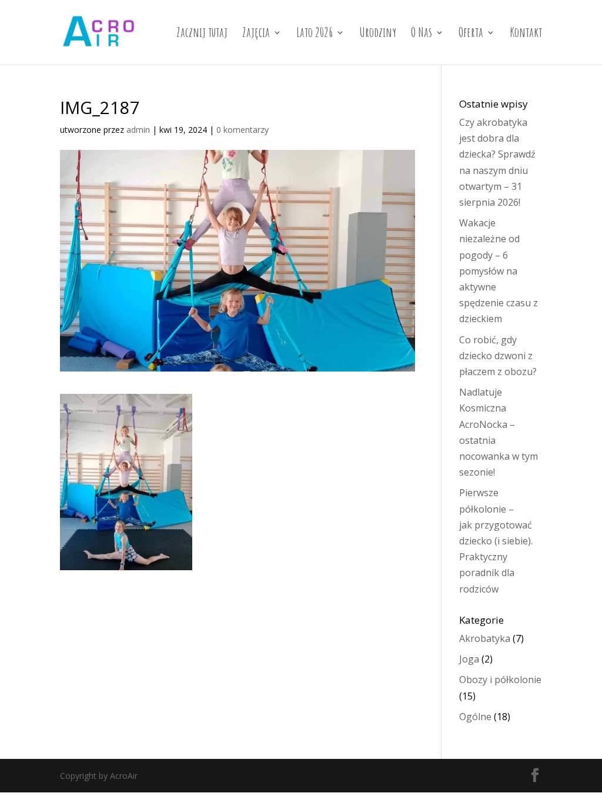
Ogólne (475, 716)
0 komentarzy (242, 129)
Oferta (471, 34)
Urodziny (377, 34)
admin (138, 129)
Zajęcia (256, 34)
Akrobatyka (484, 638)
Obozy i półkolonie (500, 679)
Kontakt (526, 34)
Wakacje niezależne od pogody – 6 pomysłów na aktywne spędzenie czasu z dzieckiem (498, 270)
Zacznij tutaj (202, 34)
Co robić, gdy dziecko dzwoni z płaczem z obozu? (498, 355)
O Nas (421, 34)
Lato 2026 (314, 34)
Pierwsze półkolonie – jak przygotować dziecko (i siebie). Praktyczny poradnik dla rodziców (496, 540)
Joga (469, 659)
